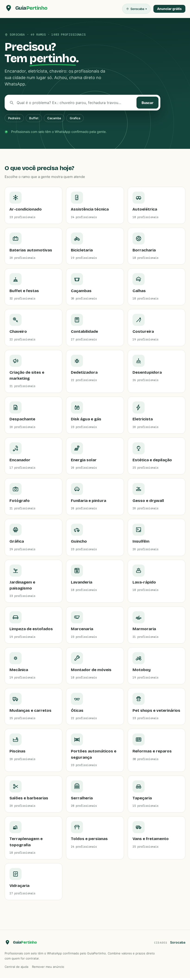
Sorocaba (177, 942)
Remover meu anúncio (48, 967)
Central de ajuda (16, 967)
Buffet (33, 118)
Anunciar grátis (169, 9)
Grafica (75, 118)
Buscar (147, 103)
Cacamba (54, 118)
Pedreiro (14, 118)
